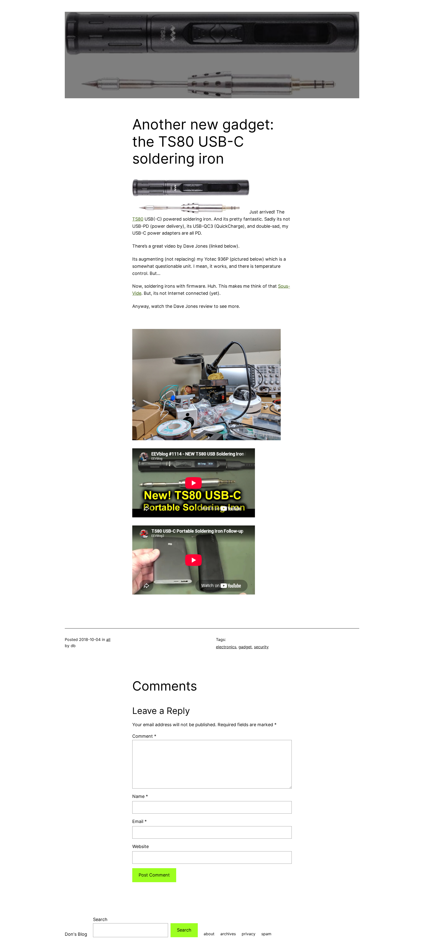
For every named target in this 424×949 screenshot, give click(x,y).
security (261, 646)
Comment (144, 736)
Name (140, 796)
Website (140, 846)
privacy (248, 933)
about (209, 933)
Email (139, 821)
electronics (226, 646)
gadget (245, 646)
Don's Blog (76, 934)
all (108, 639)
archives (228, 933)
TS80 (137, 219)
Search (100, 919)
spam (266, 933)
